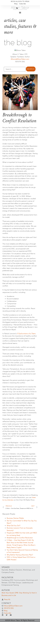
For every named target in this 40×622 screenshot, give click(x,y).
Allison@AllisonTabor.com (20, 59)
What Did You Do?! (13, 526)
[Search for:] (14, 69)
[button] (20, 12)
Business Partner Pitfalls (15, 518)
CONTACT (6, 603)
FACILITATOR (7, 577)
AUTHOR (6, 590)
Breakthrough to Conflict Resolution (20, 538)
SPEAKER (5, 567)
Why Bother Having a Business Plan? (20, 555)
